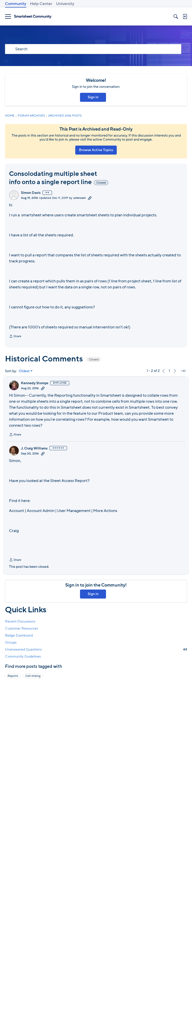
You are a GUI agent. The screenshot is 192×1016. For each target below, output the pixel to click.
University (65, 4)
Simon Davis (30, 193)
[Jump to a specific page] (183, 371)
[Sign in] (184, 16)
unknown (79, 198)
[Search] (175, 16)
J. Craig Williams (34, 448)
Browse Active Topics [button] (96, 150)
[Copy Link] (90, 198)
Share (15, 336)
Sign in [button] (93, 97)
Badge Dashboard (19, 635)
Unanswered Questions (96, 649)
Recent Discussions (20, 621)
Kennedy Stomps (34, 383)
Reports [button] (13, 676)
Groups (10, 642)
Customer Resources (21, 628)
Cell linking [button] (32, 676)
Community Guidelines (23, 656)
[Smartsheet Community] (33, 17)
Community (15, 4)
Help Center (41, 4)
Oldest (24, 371)
